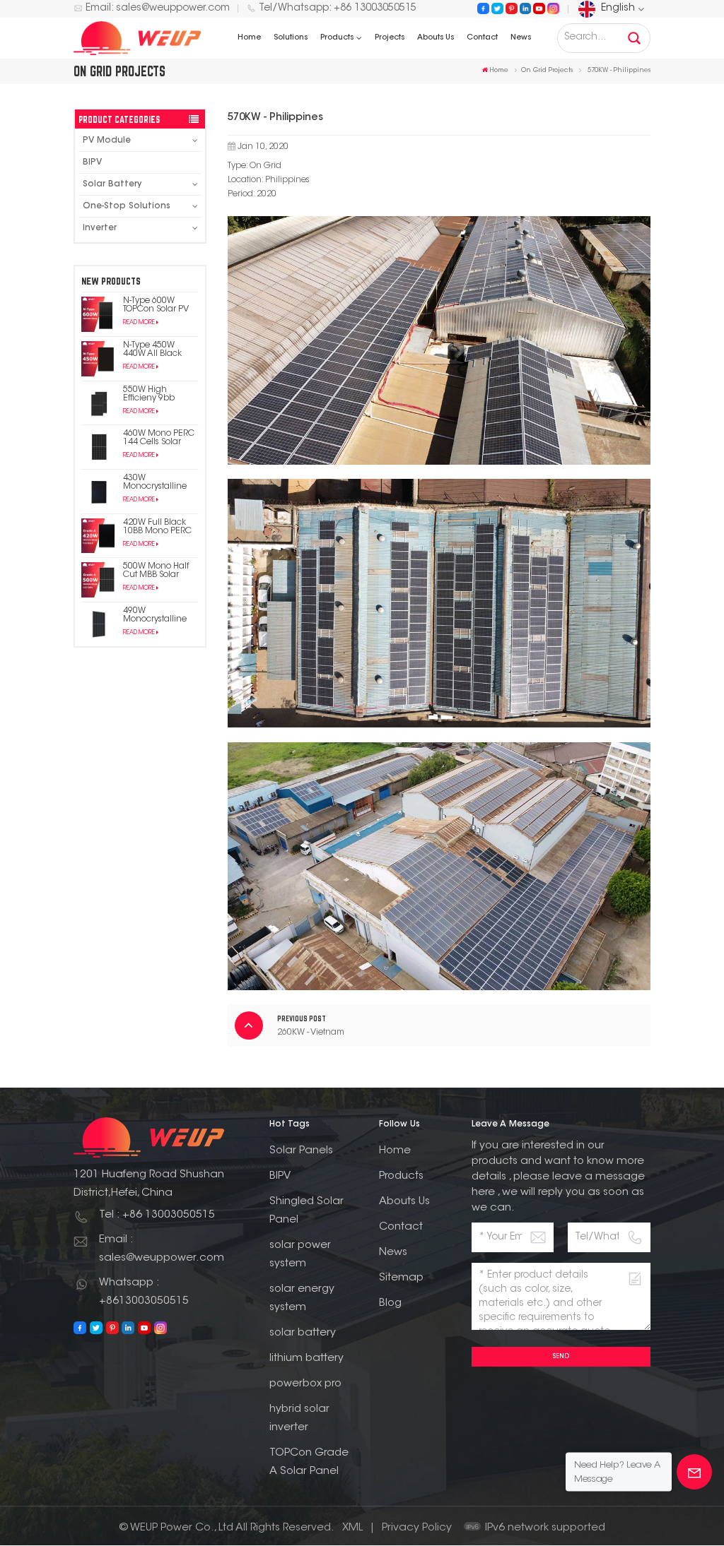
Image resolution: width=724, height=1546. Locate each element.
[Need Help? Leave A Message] (694, 1471)
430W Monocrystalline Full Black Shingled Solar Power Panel (155, 482)
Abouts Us (435, 38)
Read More (139, 323)
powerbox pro (305, 1384)
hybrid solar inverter (299, 1418)
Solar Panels (301, 1151)
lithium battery (306, 1358)
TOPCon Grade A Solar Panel (309, 1462)
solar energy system (301, 1298)
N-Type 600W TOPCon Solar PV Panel (156, 305)
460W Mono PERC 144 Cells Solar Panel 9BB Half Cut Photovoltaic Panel (160, 437)
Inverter (100, 228)
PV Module (107, 140)
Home (249, 38)
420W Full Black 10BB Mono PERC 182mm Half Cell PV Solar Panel (157, 526)
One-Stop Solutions (126, 206)
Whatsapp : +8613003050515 (144, 1292)
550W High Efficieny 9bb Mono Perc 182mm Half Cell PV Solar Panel (160, 394)
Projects (389, 38)
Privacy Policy (417, 1528)
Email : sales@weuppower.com (161, 1249)
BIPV (92, 162)
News (520, 38)
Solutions (291, 38)
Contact (482, 38)
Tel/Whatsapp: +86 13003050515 (337, 8)
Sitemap (401, 1278)
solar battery (302, 1333)
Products (337, 38)
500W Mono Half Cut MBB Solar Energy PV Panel (156, 570)
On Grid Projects (547, 70)
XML (352, 1528)
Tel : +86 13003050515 (157, 1215)
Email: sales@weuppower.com (158, 8)
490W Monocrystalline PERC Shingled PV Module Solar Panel (159, 615)
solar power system (300, 1254)
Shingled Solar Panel (306, 1210)
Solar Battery (112, 184)
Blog (390, 1303)
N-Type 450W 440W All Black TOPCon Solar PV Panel (156, 349)
